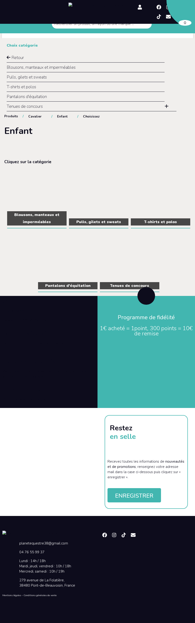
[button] (32, 4)
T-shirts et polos (21, 87)
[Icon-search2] (149, 7)
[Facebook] (159, 7)
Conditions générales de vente (40, 595)
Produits (11, 116)
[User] (140, 7)
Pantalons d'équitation (27, 96)
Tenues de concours (25, 106)
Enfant (62, 116)
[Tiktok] (159, 16)
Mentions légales (11, 595)
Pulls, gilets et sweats (27, 77)
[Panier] (181, 14)
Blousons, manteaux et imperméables (41, 67)
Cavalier (35, 116)
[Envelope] (133, 535)
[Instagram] (114, 535)
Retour (17, 57)
